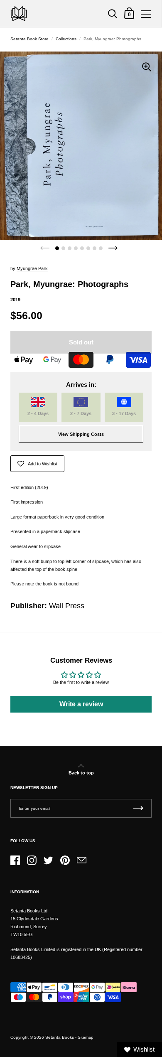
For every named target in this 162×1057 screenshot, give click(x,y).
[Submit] (138, 808)
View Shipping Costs (81, 434)
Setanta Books (59, 1037)
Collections (66, 39)
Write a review (81, 704)
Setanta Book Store (29, 39)
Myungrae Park (32, 268)
